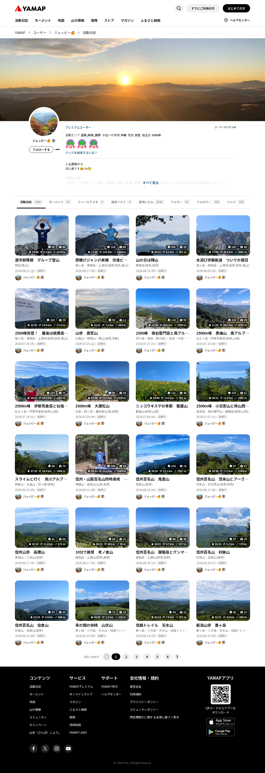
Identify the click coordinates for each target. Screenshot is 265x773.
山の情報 (77, 20)
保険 (94, 20)
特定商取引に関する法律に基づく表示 (154, 717)
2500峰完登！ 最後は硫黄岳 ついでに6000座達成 (60, 333)
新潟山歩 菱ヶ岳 (211, 625)
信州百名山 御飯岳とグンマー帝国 (165, 552)
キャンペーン (38, 725)
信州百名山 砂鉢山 (213, 552)
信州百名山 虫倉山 (31, 625)
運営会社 (135, 686)
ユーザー (39, 32)
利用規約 (135, 694)
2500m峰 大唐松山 (92, 405)
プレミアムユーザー (78, 127)
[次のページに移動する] (177, 656)
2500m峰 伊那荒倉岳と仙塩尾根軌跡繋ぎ (50, 405)
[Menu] (57, 149)
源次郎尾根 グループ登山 (37, 259)
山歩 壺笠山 (86, 333)
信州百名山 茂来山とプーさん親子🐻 (228, 479)
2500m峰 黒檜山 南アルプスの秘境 (228, 333)
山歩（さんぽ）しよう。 (45, 732)
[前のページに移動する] (106, 656)
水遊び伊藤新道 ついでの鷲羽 (222, 259)
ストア (109, 20)
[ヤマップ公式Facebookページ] (33, 748)
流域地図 (75, 725)
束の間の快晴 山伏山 (94, 625)
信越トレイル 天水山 (154, 625)
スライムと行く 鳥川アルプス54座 (45, 479)
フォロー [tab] (179, 202)
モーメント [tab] (59, 202)
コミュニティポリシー (144, 709)
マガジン (127, 20)
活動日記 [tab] (30, 202)
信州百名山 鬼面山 (152, 479)
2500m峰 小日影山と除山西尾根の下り (230, 405)
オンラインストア (81, 694)
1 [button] (116, 656)
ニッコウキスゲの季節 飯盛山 (162, 405)
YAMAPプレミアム (81, 686)
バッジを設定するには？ (81, 153)
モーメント (43, 20)
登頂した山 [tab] (150, 202)
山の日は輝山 (147, 259)
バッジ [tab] (235, 202)
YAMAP (20, 32)
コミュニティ (38, 717)
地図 (61, 20)
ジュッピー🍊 (64, 32)
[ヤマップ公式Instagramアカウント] (57, 748)
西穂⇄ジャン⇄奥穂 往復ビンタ (103, 259)
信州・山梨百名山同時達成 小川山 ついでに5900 (118, 479)
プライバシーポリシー (144, 702)
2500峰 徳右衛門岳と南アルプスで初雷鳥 (171, 333)
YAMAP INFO (109, 686)
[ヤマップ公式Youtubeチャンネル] (68, 748)
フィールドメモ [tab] (90, 202)
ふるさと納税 (150, 20)
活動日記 (21, 20)
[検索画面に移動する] (179, 8)
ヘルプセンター (240, 20)
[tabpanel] (132, 434)
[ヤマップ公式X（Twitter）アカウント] (45, 748)
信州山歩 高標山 (30, 552)
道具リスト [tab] (120, 202)
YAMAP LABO (78, 732)
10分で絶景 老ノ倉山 (94, 552)
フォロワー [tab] (208, 202)
